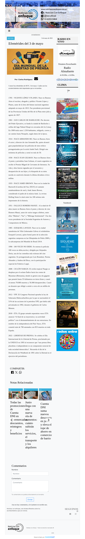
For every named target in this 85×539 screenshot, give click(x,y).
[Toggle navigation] (9, 30)
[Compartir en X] (16, 373)
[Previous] (12, 420)
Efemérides (36, 35)
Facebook (67, 203)
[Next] (48, 420)
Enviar (30, 499)
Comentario (16, 478)
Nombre (15, 470)
